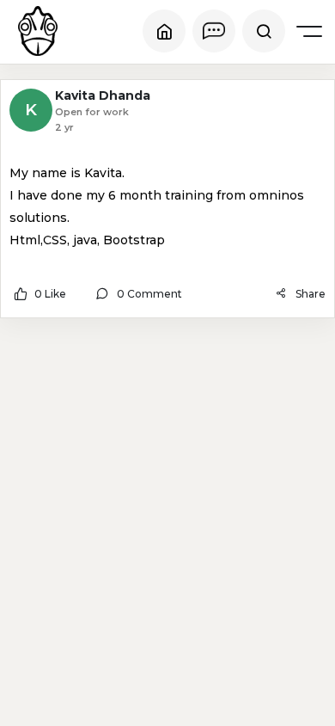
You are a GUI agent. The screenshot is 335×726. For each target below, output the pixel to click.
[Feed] (164, 30)
